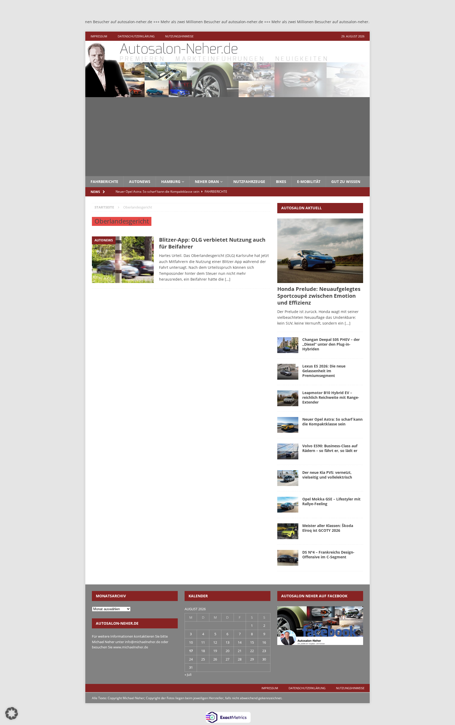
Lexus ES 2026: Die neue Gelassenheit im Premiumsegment (323, 371)
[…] (227, 279)
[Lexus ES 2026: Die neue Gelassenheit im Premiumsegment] (287, 372)
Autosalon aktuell (301, 207)
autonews (139, 181)
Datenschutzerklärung (136, 36)
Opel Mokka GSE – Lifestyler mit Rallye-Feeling (331, 501)
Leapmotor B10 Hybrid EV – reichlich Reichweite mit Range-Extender (330, 397)
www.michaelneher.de (130, 647)
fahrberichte (104, 181)
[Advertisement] (227, 136)
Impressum (99, 36)
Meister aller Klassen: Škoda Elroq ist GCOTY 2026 (327, 528)
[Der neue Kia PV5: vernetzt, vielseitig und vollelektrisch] (287, 478)
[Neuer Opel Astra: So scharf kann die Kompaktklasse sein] (287, 425)
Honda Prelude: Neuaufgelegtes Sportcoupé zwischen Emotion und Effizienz (318, 295)
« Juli (188, 674)
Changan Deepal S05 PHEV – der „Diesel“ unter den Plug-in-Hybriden (331, 344)
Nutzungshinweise (179, 36)
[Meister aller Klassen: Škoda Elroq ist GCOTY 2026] (287, 531)
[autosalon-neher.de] (227, 94)
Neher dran (207, 181)
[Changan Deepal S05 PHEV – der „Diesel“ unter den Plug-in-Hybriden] (287, 345)
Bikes (281, 181)
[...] (347, 323)
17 (191, 650)
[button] (11, 713)
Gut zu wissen (345, 181)
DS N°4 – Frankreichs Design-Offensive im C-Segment (328, 554)
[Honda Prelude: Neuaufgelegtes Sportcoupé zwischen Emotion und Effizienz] (320, 251)
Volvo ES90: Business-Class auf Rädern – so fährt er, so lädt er (329, 448)
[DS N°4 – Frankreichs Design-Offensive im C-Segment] (287, 558)
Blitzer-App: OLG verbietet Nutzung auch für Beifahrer (212, 243)
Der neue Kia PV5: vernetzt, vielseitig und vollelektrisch (327, 475)
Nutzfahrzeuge (249, 181)
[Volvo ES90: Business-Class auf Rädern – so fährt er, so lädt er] (287, 451)
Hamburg (170, 181)
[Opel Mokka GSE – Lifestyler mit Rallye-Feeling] (287, 505)
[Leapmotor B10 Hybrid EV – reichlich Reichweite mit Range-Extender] (287, 398)
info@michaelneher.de (142, 641)
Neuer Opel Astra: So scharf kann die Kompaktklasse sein (332, 421)
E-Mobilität (308, 181)
